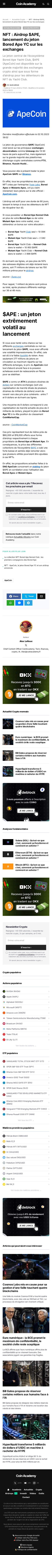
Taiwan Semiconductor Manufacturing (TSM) (26, 1018)
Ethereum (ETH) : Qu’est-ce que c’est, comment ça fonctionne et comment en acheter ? (31, 855)
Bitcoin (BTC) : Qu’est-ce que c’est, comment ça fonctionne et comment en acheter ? (31, 867)
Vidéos (33, 1493)
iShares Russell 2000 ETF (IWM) (20, 1114)
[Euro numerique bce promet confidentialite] (8, 739)
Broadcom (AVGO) (14, 1023)
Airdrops (10, 1493)
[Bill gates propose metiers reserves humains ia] (8, 755)
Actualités (28, 1489)
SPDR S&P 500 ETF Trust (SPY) (20, 1066)
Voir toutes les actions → (26, 1046)
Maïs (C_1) (10, 1141)
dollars (6, 385)
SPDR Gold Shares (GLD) (17, 1088)
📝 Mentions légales (26, 1547)
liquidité (24, 355)
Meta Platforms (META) (16, 1029)
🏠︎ (8, 1489)
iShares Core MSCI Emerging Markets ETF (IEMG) (24, 1102)
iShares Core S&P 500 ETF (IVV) (20, 1072)
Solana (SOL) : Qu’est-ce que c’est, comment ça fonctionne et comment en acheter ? (31, 843)
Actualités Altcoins (12, 28)
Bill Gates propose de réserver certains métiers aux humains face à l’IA (31, 755)
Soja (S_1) (10, 1179)
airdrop (29, 270)
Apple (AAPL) (12, 997)
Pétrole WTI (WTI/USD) (16, 1147)
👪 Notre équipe (26, 1545)
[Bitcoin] (8, 866)
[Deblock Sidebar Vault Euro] (26, 1216)
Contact (26, 1497)
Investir (23, 1493)
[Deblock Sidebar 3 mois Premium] (26, 802)
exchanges (18, 346)
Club (28, 231)
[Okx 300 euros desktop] (26, 299)
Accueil (5, 19)
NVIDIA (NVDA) (13, 991)
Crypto (39, 1489)
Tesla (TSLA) (12, 1034)
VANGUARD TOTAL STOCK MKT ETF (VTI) (25, 1061)
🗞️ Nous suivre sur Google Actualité (26, 1535)
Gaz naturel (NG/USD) (16, 1157)
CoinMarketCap (19, 424)
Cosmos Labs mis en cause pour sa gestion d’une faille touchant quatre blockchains (32, 724)
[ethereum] (8, 854)
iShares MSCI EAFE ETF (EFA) (19, 1083)
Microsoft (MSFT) (14, 1007)
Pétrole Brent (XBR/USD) (17, 1136)
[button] (4, 4)
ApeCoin (8, 580)
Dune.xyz (16, 276)
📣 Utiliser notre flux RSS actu (26, 1538)
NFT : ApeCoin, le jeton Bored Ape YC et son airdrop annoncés (26, 566)
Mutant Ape (14, 238)
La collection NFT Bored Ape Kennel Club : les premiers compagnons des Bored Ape (23, 558)
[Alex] (26, 626)
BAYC (34, 447)
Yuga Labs (34, 184)
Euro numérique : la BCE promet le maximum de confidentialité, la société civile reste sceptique (32, 740)
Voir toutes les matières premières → (26, 1190)
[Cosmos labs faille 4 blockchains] (8, 724)
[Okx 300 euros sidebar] (26, 684)
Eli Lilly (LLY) (11, 1040)
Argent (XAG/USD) (14, 1173)
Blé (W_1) (10, 1184)
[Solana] (8, 841)
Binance (26, 174)
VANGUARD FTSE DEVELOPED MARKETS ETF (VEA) (26, 1094)
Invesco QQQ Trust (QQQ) (17, 1077)
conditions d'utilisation (26, 517)
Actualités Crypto (18, 19)
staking (36, 466)
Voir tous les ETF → (26, 1120)
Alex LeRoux (26, 641)
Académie (16, 1489)
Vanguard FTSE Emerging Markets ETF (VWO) (26, 1109)
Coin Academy (26, 4)
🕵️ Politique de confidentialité (26, 1550)
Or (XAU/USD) (12, 1152)
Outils (41, 1493)
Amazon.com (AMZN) (15, 1013)
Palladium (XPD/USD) (15, 1163)
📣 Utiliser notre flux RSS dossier (26, 1540)
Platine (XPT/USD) (14, 1168)
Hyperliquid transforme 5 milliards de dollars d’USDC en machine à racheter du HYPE (30, 771)
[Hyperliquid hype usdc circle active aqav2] (8, 771)
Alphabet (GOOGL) (14, 1002)
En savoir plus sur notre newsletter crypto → (26, 523)
